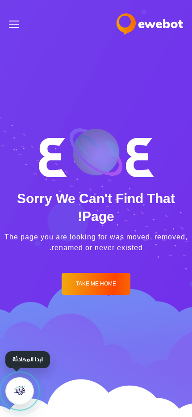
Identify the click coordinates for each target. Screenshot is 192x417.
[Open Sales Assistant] (19, 391)
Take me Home (96, 284)
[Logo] (150, 24)
